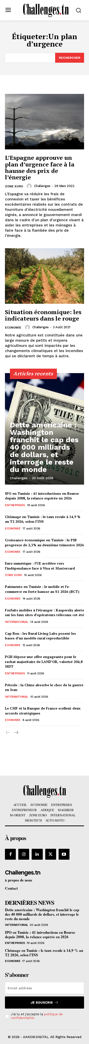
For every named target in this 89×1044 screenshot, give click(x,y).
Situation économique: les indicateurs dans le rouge (43, 315)
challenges (42, 186)
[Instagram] (23, 854)
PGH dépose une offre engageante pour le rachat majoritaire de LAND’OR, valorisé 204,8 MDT (44, 661)
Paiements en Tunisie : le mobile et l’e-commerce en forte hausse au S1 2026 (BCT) (42, 589)
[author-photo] (30, 186)
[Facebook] (10, 854)
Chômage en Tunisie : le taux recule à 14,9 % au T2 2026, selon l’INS (42, 519)
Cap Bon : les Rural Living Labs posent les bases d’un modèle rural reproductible (40, 636)
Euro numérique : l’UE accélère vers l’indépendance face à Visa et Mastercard (40, 566)
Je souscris (42, 1002)
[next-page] (16, 733)
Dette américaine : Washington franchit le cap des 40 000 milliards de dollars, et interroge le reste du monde (44, 447)
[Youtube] (64, 854)
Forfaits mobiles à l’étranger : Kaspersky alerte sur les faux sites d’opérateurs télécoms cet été (44, 612)
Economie (13, 327)
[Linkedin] (37, 854)
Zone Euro (14, 186)
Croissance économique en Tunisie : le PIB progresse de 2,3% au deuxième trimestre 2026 (44, 542)
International (16, 622)
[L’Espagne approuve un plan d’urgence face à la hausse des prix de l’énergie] (44, 121)
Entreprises (15, 505)
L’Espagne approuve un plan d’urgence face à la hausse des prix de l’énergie (39, 167)
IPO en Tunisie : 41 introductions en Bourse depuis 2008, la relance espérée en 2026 (42, 496)
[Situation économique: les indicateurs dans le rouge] (44, 276)
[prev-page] (8, 733)
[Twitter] (50, 854)
